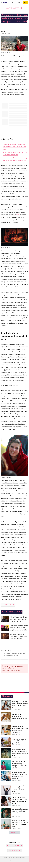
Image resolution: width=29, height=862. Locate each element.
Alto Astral (14, 8)
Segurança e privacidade (14, 860)
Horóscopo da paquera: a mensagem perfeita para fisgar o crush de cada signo (14, 146)
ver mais (13, 832)
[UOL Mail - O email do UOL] (19, 2)
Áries (17, 214)
